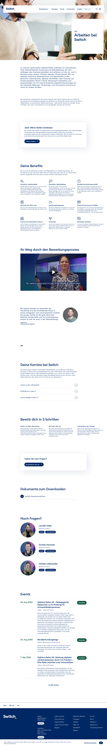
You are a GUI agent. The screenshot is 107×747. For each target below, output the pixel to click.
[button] (22, 345)
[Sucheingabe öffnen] (96, 9)
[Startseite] (10, 9)
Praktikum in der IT (28, 391)
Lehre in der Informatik (29, 385)
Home (5, 705)
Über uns (11, 705)
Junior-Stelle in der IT (29, 397)
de (100, 9)
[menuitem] (43, 9)
